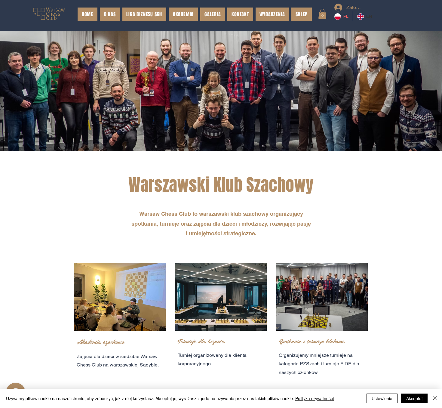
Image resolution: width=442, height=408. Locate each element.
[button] (301, 14)
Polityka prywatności (314, 398)
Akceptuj (414, 398)
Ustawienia (382, 398)
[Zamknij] (434, 398)
